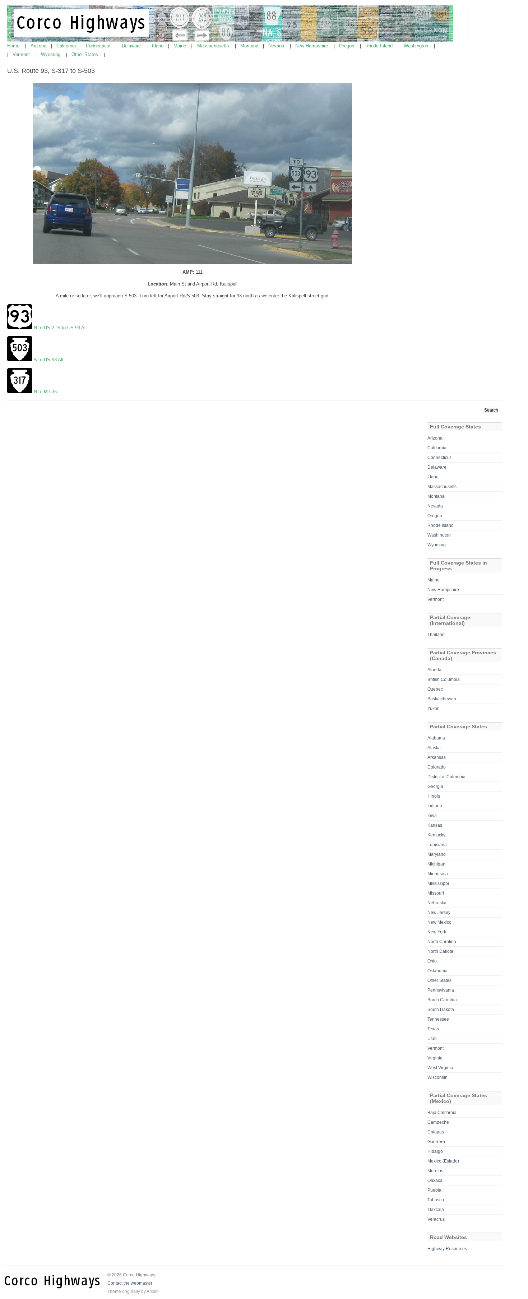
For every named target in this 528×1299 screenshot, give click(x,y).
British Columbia (443, 679)
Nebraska (436, 902)
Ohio (432, 961)
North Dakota (440, 951)
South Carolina (442, 999)
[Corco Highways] (230, 40)
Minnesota (437, 873)
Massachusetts (214, 45)
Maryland (436, 854)
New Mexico (439, 922)
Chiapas (435, 1132)
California (66, 45)
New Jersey (438, 912)
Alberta (434, 669)
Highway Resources (447, 1248)
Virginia (435, 1058)
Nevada (277, 45)
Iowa (432, 815)
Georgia (435, 786)
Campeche (438, 1122)
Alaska (434, 747)
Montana (250, 45)
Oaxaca (435, 1180)
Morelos (435, 1170)
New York (436, 931)
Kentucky (436, 835)
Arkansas (436, 757)
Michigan (436, 864)
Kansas (434, 825)
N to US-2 (44, 327)
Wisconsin (437, 1077)
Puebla (434, 1190)
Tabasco (435, 1199)
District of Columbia (446, 776)
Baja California (442, 1112)
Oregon (347, 45)
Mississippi (438, 883)
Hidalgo (435, 1151)
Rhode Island (379, 45)
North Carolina (441, 941)
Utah (432, 1038)
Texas (433, 1028)
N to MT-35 (44, 391)
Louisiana (437, 844)
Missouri (435, 893)
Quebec (435, 689)
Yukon (433, 708)
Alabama (436, 738)
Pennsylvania (440, 990)
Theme (114, 1291)
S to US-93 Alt (71, 327)
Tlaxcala (435, 1209)
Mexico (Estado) (443, 1161)
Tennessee (438, 1019)
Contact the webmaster (129, 1283)
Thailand (436, 634)
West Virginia (440, 1067)
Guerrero (436, 1141)
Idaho (158, 45)
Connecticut (99, 45)
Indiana (434, 805)
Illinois (433, 796)
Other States (85, 54)
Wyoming (51, 54)
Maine (180, 45)
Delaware (132, 45)
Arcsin (153, 1291)
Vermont (22, 54)
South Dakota (440, 1009)
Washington (417, 45)
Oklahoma (437, 970)
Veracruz (436, 1219)
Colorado (436, 767)
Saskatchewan (441, 698)
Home (14, 45)
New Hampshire (312, 45)
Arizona (39, 45)
